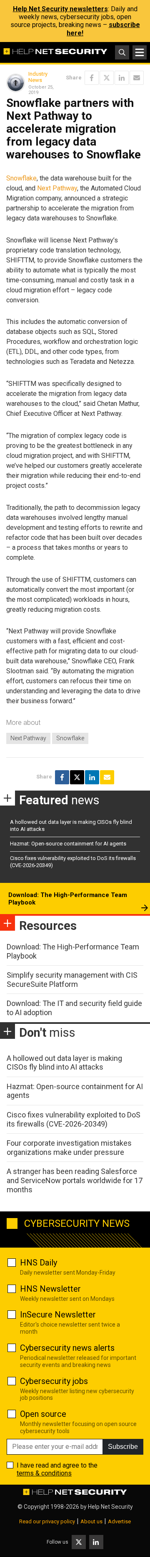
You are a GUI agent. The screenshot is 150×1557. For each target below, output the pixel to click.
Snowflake (21, 178)
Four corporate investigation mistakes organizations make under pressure (69, 1148)
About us (91, 1521)
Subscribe (123, 1446)
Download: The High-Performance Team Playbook (67, 898)
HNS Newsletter (50, 1289)
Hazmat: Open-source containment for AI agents (68, 843)
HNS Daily (38, 1263)
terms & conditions (44, 1473)
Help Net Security (110, 1506)
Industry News (38, 77)
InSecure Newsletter (58, 1315)
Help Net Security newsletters (60, 9)
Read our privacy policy (47, 1521)
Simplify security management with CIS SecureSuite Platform (72, 980)
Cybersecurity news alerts (67, 1348)
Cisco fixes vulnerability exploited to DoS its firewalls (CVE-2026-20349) (73, 1119)
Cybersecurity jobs (54, 1381)
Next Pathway (57, 188)
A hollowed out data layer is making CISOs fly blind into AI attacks (64, 1063)
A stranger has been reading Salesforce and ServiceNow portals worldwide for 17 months (74, 1180)
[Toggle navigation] (139, 52)
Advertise (119, 1521)
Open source (43, 1414)
